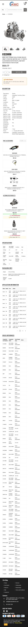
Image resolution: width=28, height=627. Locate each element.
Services (17, 582)
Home (3, 14)
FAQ (5, 590)
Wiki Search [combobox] (4, 9)
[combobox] (15, 10)
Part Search (6, 585)
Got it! (6, 624)
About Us (6, 587)
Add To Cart (18, 72)
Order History (18, 587)
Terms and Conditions (20, 590)
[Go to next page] (25, 331)
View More (22, 140)
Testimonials (18, 585)
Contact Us (6, 592)
